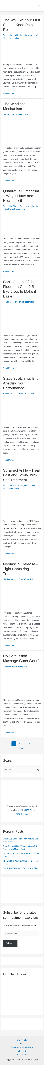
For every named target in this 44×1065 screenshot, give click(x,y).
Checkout (22, 1051)
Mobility (13, 302)
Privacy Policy (22, 1040)
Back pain (7, 35)
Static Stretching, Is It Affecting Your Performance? (20, 383)
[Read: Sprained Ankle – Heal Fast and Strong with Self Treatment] (22, 504)
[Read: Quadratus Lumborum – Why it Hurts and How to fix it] (22, 223)
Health (15, 35)
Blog (22, 1044)
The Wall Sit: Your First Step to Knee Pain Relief (21, 25)
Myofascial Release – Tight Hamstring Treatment (20, 569)
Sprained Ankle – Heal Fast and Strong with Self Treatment (21, 475)
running (14, 579)
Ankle (5, 486)
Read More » (8, 94)
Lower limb (29, 486)
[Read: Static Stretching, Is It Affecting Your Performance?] (22, 410)
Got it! (21, 9)
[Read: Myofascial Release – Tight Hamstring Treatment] (22, 595)
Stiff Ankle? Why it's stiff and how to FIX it (20, 868)
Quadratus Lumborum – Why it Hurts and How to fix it (21, 196)
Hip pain (23, 35)
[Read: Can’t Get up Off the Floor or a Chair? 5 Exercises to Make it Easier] (22, 318)
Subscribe (10, 943)
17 (30, 743)
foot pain (7, 114)
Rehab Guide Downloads (22, 1047)
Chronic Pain (18, 206)
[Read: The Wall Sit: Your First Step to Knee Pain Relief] (22, 50)
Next (22, 748)
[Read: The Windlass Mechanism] (22, 130)
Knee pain (32, 35)
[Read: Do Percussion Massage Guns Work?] (22, 682)
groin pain (29, 206)
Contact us (22, 1055)
